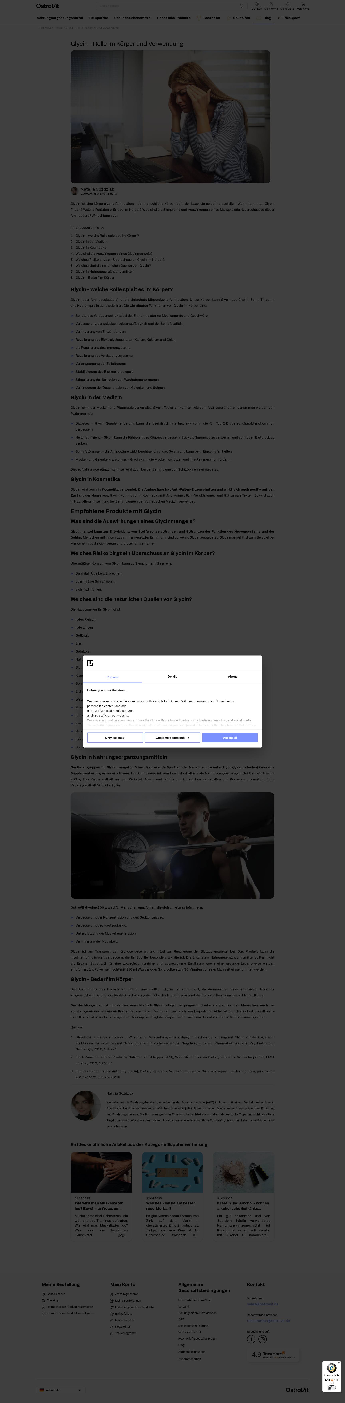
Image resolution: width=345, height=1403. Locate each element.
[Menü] (338, 1363)
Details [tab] (172, 676)
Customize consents (170, 737)
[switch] (332, 1387)
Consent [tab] (113, 677)
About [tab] (232, 676)
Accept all (230, 737)
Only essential (115, 737)
